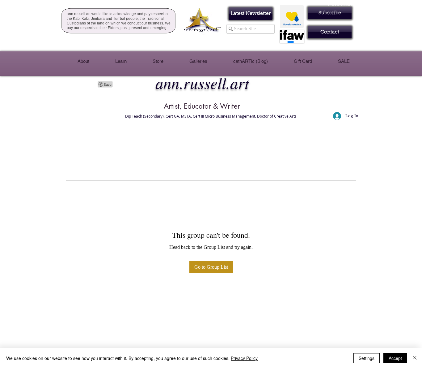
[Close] (414, 358)
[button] (330, 13)
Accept (395, 358)
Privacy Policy (244, 358)
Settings (366, 358)
